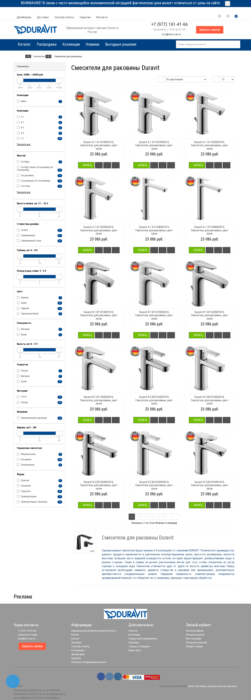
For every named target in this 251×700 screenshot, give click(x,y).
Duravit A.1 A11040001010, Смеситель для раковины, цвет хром (154, 230)
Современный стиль (40, 240)
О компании (77, 650)
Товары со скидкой (139, 646)
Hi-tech (40, 230)
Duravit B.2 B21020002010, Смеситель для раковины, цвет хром (154, 485)
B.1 (40, 122)
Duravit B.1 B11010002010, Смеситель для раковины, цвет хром (154, 315)
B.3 (40, 133)
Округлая (40, 491)
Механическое (40, 454)
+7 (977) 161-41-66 (26, 630)
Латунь (40, 370)
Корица (40, 297)
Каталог (75, 638)
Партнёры (133, 642)
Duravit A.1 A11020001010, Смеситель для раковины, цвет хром (209, 145)
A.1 (40, 116)
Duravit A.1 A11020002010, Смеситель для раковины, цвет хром (99, 230)
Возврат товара (194, 646)
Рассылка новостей (196, 642)
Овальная (40, 485)
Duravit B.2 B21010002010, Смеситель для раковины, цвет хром (209, 400)
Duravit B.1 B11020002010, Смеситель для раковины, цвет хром (99, 400)
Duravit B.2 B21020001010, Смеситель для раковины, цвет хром (99, 485)
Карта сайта (134, 650)
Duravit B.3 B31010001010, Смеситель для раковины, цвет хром (209, 485)
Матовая (40, 329)
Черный (40, 308)
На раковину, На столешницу (40, 180)
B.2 (40, 127)
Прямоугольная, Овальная (40, 501)
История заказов (195, 634)
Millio (40, 101)
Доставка (43, 17)
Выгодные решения (120, 44)
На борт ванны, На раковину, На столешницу (39, 168)
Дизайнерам (24, 17)
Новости (133, 630)
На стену (40, 186)
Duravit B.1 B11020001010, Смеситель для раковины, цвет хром (209, 315)
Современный (40, 235)
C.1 (40, 138)
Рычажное (40, 459)
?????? (40, 397)
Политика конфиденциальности (88, 662)
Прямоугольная (40, 496)
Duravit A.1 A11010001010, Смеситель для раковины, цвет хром (99, 145)
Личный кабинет (195, 630)
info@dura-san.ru (171, 34)
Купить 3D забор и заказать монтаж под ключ (212, 686)
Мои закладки (193, 638)
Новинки (92, 44)
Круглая (40, 480)
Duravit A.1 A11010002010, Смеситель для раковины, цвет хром (154, 145)
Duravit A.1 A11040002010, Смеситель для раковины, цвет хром (209, 230)
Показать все (24, 144)
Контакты (102, 17)
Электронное (40, 464)
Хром (40, 302)
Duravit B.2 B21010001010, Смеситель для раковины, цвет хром (154, 400)
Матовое (40, 376)
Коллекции (71, 44)
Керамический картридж (40, 418)
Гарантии (85, 17)
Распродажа (46, 44)
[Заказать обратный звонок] (13, 681)
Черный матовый (40, 313)
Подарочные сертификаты (142, 638)
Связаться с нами (27, 634)
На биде (40, 161)
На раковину (40, 175)
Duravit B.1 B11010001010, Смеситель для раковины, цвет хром (99, 315)
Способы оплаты (64, 17)
